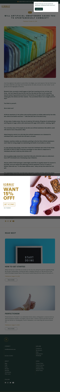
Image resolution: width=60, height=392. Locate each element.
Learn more (39, 9)
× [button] (57, 3)
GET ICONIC (9, 204)
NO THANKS (7, 208)
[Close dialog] (58, 177)
